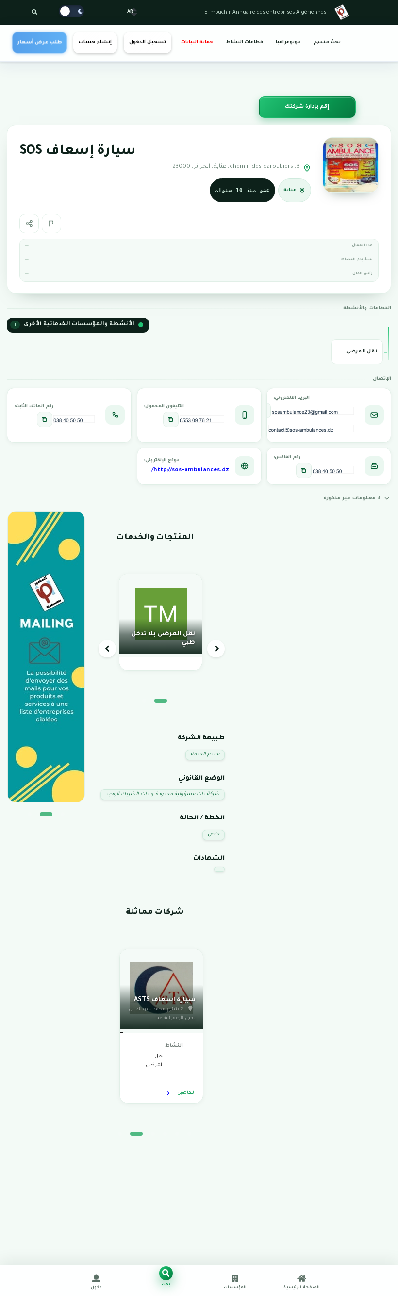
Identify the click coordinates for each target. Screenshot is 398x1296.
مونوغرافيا (288, 42)
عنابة (290, 190)
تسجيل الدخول (147, 42)
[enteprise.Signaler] (51, 223)
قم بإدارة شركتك (306, 107)
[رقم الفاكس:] (304, 470)
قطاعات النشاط (244, 42)
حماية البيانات (197, 42)
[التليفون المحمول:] (171, 419)
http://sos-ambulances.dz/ (190, 470)
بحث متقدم (327, 42)
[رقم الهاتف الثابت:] (44, 419)
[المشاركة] (29, 223)
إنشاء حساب (95, 42)
